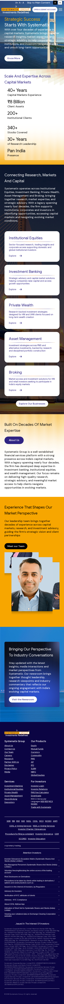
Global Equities (38, 775)
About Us (14, 440)
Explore (12, 255)
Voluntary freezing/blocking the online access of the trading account (28, 872)
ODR (57, 834)
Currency (35, 752)
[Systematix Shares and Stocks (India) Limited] (16, 9)
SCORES (22, 838)
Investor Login (37, 786)
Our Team (8, 752)
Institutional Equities (13, 789)
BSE (46, 801)
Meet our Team (15, 546)
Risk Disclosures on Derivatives (17, 877)
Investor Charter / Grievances (32, 829)
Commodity (36, 755)
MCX (51, 801)
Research (8, 758)
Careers (8, 755)
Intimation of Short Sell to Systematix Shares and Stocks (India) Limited (29, 909)
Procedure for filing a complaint (19, 834)
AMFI (55, 821)
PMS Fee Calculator (40, 792)
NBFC (33, 772)
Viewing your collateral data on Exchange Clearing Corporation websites (30, 915)
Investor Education (36, 838)
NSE (42, 801)
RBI (13, 821)
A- (20, 2)
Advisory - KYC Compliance (15, 900)
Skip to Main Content (38, 2)
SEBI (9, 821)
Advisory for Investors (13, 891)
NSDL (28, 821)
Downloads (36, 795)
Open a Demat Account (45, 9)
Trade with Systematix (41, 807)
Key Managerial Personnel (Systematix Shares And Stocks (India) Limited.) (30, 866)
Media (7, 772)
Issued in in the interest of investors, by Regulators (24, 887)
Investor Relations (39, 789)
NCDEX (34, 804)
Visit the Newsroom (23, 699)
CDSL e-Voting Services (20, 826)
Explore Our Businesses (32, 403)
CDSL (35, 821)
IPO (32, 765)
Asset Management (13, 795)
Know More (13, 58)
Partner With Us (11, 762)
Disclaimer (9, 765)
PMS (33, 758)
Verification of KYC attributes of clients (19, 895)
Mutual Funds (37, 749)
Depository (9, 802)
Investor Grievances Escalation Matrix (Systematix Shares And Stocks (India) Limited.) (29, 860)
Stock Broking (10, 799)
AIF (32, 762)
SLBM (33, 768)
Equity (34, 745)
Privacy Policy (10, 768)
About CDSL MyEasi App (14, 904)
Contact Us (9, 749)
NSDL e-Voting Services (44, 826)
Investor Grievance (44, 834)
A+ (16, 2)
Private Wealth (11, 792)
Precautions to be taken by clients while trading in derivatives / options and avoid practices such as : (29, 882)
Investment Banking (13, 786)
